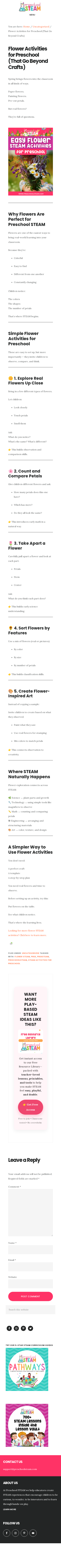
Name (12, 1242)
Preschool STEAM (30, 6)
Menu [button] (32, 14)
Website (12, 1277)
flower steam (22, 956)
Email (12, 1260)
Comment (14, 1186)
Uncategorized (30, 953)
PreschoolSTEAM (17, 960)
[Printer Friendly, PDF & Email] (11, 943)
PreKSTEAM (43, 956)
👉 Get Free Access (30, 1107)
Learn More (9, 1509)
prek (33, 956)
